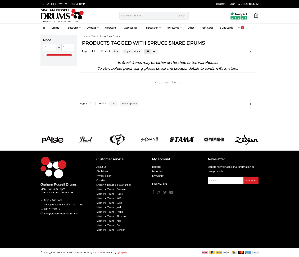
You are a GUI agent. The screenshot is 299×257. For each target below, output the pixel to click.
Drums (55, 27)
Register (220, 3)
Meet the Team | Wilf (108, 198)
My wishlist (158, 175)
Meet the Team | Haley (109, 193)
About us (101, 166)
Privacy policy (103, 175)
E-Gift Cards (226, 27)
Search (181, 15)
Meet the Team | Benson (110, 229)
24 (115, 51)
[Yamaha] (214, 139)
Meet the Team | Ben (108, 225)
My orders (158, 171)
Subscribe (251, 180)
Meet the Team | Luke (109, 202)
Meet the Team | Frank (109, 211)
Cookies (100, 180)
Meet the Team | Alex (108, 220)
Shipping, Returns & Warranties (113, 184)
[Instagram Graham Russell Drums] (160, 192)
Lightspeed (122, 252)
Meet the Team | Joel (108, 207)
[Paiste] (52, 139)
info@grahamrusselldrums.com (61, 213)
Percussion (152, 27)
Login (232, 3)
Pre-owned (173, 27)
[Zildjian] (246, 139)
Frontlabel (98, 252)
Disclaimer (102, 171)
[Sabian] (149, 139)
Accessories (131, 27)
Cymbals (91, 27)
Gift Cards (208, 27)
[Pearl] (85, 139)
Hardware (110, 27)
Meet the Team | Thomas (111, 216)
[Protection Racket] (117, 139)
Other (191, 27)
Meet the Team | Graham (111, 189)
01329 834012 (250, 4)
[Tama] (182, 139)
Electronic (72, 27)
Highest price (131, 51)
